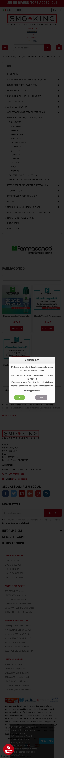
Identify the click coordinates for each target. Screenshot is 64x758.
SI (19, 397)
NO (41, 397)
